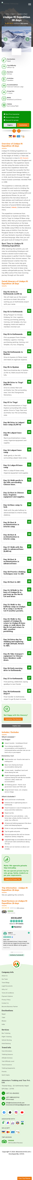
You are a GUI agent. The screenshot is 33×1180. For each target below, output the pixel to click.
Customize (23, 125)
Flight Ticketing (7, 1036)
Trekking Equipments (8, 1068)
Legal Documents (7, 986)
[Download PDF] (19, 131)
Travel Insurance (7, 1065)
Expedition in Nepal (22, 14)
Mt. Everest (24, 158)
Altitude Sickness (7, 1058)
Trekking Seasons (7, 1054)
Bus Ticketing (6, 1033)
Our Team (5, 979)
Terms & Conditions (8, 993)
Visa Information (7, 1051)
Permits (4, 1071)
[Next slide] (27, 39)
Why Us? (5, 989)
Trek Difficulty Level (8, 1061)
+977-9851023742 (12, 1097)
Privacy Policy (6, 999)
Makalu (14, 207)
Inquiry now (16, 726)
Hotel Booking (6, 1043)
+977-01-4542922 (12, 1093)
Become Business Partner (10, 1006)
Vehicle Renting (7, 1040)
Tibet (3, 1017)
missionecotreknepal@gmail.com (18, 1105)
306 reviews (24, 23)
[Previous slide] (5, 39)
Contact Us (5, 1003)
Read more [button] (6, 947)
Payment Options (7, 996)
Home (7, 14)
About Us (5, 976)
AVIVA (21, 1154)
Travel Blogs (5, 982)
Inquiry (10, 125)
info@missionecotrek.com (15, 1103)
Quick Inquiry (6, 1075)
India (3, 1024)
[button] (16, 51)
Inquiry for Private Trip (13, 879)
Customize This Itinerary (13, 719)
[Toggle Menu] (29, 4)
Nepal (13, 14)
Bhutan (4, 1021)
